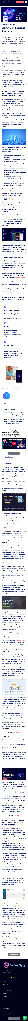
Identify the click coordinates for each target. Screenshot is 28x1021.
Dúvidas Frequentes (7, 998)
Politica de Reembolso (7, 1007)
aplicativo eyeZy (8, 748)
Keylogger (6, 828)
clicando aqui (21, 277)
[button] (26, 2)
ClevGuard (19, 640)
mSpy (5, 531)
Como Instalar (6, 994)
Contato (4, 986)
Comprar (5, 996)
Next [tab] (15, 431)
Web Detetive (17, 524)
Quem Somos (5, 984)
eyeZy (17, 815)
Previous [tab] (12, 431)
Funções (4, 993)
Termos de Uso (6, 1008)
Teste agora (20, 1)
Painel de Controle (6, 999)
